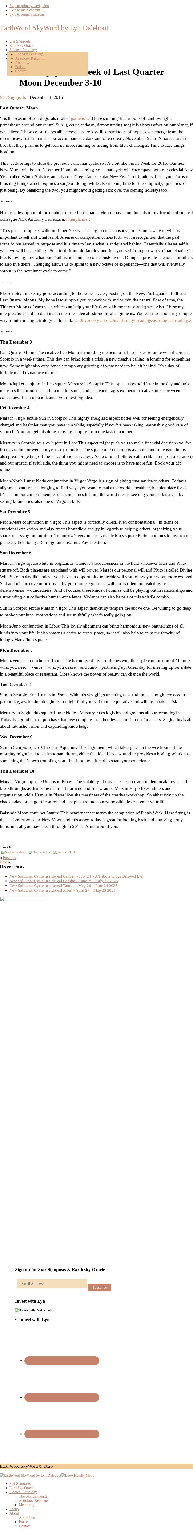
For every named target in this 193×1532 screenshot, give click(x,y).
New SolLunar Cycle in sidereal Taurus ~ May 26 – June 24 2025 (63, 885)
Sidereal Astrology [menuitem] (23, 1492)
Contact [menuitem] (24, 1526)
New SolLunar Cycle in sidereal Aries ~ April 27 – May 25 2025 (62, 890)
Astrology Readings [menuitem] (33, 1500)
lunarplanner (77, 219)
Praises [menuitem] (24, 1522)
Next (3, 862)
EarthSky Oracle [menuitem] (21, 1488)
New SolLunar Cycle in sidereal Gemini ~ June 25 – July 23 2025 (63, 881)
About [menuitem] (14, 1513)
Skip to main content (24, 10)
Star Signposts (13, 97)
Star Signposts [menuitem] (20, 1483)
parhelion (79, 118)
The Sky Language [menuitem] (33, 1496)
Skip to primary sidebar (26, 14)
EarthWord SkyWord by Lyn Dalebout (54, 28)
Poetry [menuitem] (14, 1509)
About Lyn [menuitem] (27, 1517)
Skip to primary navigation (29, 6)
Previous (9, 858)
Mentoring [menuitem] (26, 1505)
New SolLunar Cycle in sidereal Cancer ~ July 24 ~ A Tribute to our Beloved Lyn (76, 876)
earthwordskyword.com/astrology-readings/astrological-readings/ (133, 320)
